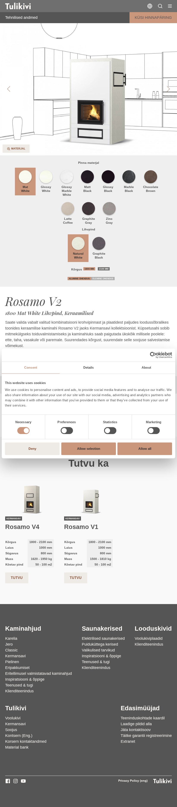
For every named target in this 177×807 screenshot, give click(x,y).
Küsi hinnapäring (153, 17)
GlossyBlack (108, 189)
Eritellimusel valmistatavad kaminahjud (38, 673)
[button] (160, 6)
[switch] (67, 430)
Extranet (128, 741)
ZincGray (109, 220)
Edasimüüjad (140, 708)
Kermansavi (15, 656)
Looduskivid (153, 628)
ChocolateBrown (150, 189)
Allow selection (88, 448)
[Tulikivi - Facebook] (7, 781)
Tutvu (17, 578)
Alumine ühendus (79, 278)
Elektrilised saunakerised (103, 638)
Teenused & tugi (19, 685)
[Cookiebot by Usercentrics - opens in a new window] (153, 355)
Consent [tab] (30, 367)
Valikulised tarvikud (98, 650)
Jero (9, 644)
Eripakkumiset (17, 668)
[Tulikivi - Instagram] (15, 781)
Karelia (11, 638)
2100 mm (103, 269)
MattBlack (87, 189)
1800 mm (89, 269)
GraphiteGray (88, 220)
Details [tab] (88, 367)
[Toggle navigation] (170, 6)
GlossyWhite (46, 189)
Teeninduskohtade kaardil (143, 718)
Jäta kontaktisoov (136, 730)
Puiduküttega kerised (100, 644)
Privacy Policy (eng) (133, 780)
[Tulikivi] (23, 6)
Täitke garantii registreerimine (146, 735)
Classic (11, 650)
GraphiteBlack (99, 255)
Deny (32, 448)
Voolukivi (13, 718)
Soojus (11, 730)
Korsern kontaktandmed (25, 741)
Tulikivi (15, 708)
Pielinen (12, 662)
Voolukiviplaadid (149, 638)
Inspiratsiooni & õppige (24, 679)
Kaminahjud (23, 628)
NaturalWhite (78, 255)
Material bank (16, 747)
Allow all (144, 448)
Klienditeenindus (19, 691)
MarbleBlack (129, 189)
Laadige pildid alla (136, 724)
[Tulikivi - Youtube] (23, 781)
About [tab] (146, 367)
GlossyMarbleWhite (67, 190)
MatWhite (25, 189)
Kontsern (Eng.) (18, 735)
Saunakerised (102, 628)
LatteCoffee (68, 220)
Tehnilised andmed (21, 17)
